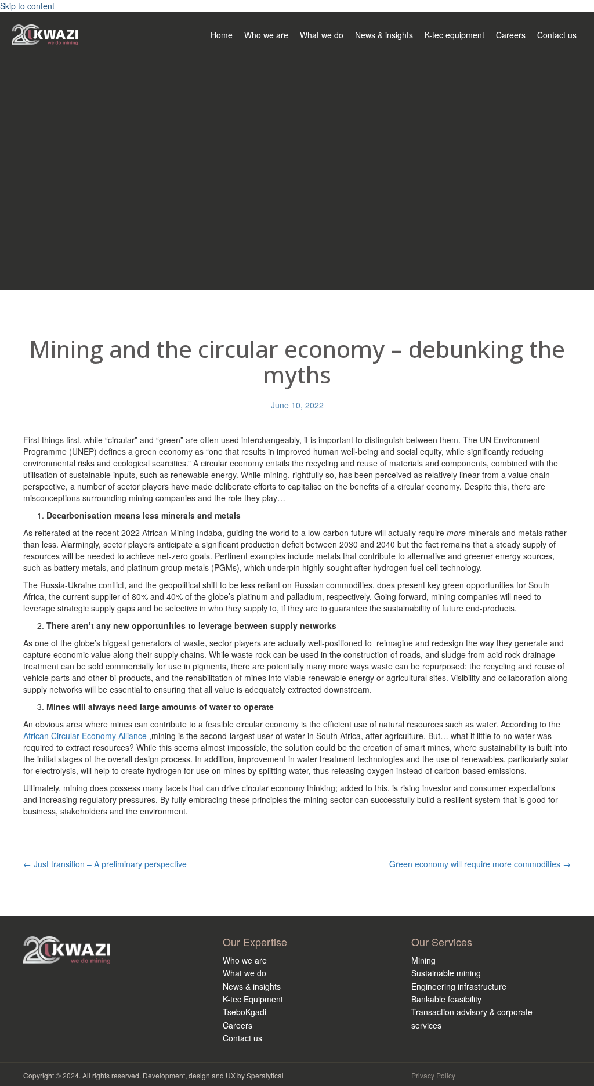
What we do (244, 973)
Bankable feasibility (446, 999)
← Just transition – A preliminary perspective (105, 864)
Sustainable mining (446, 973)
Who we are (245, 960)
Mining (423, 960)
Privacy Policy (433, 1075)
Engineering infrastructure (458, 986)
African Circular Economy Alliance (86, 735)
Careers (237, 1025)
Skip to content (27, 6)
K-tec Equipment (253, 999)
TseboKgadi (244, 1012)
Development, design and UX (189, 1075)
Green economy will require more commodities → (480, 864)
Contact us (242, 1038)
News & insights (252, 986)
